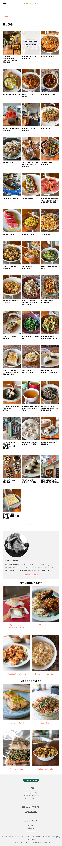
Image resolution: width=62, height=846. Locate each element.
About (31, 825)
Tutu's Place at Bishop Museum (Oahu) (30, 164)
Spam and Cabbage (27, 267)
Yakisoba (46, 234)
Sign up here (31, 812)
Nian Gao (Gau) (48, 94)
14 (21, 525)
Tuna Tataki (28, 198)
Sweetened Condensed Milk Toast (11, 516)
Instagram (31, 828)
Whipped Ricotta (11, 94)
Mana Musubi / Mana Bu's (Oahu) (50, 481)
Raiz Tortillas (10, 198)
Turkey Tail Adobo (47, 163)
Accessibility (31, 798)
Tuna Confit (9, 162)
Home (5, 16)
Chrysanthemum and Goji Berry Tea (30, 408)
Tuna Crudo (9, 234)
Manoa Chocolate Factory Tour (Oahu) (10, 59)
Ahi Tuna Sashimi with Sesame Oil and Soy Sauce (50, 200)
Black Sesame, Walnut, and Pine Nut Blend (50, 408)
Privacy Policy (31, 793)
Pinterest (31, 831)
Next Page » (29, 525)
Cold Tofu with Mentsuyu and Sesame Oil (11, 372)
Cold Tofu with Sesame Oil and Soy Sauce (30, 302)
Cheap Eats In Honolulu (29, 57)
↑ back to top (31, 780)
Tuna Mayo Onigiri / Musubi (30, 481)
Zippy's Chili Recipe (28, 95)
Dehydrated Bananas (47, 301)
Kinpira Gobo (48, 56)
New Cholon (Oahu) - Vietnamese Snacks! (9, 445)
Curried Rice (28, 234)
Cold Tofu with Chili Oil (11, 267)
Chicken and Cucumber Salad (49, 337)
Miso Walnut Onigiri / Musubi (49, 371)
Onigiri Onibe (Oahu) (28, 129)
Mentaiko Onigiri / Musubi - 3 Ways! (11, 408)
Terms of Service (31, 795)
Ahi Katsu (46, 128)
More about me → (31, 575)
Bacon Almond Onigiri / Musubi (30, 443)
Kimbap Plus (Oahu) (9, 481)
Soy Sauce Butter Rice (28, 371)
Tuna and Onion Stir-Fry (11, 301)
